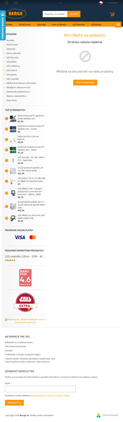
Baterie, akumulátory (17, 96)
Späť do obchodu (85, 82)
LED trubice (12, 70)
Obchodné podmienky (15, 346)
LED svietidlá (13, 79)
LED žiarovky (13, 57)
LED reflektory (13, 66)
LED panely (12, 74)
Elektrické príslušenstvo (18, 91)
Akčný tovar (12, 44)
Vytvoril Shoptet (110, 415)
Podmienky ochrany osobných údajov (23, 354)
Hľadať (74, 14)
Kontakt (8, 350)
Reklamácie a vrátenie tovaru (19, 342)
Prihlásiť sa (14, 402)
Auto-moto (12, 100)
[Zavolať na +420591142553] (9, 2)
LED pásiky (12, 61)
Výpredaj (11, 49)
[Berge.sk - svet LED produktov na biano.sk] (25, 278)
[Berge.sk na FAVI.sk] (25, 302)
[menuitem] (9, 25)
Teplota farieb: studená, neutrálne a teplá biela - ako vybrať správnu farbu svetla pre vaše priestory (30, 360)
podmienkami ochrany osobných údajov (51, 395)
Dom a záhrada (14, 53)
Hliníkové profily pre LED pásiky (21, 83)
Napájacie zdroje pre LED (18, 87)
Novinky (10, 40)
